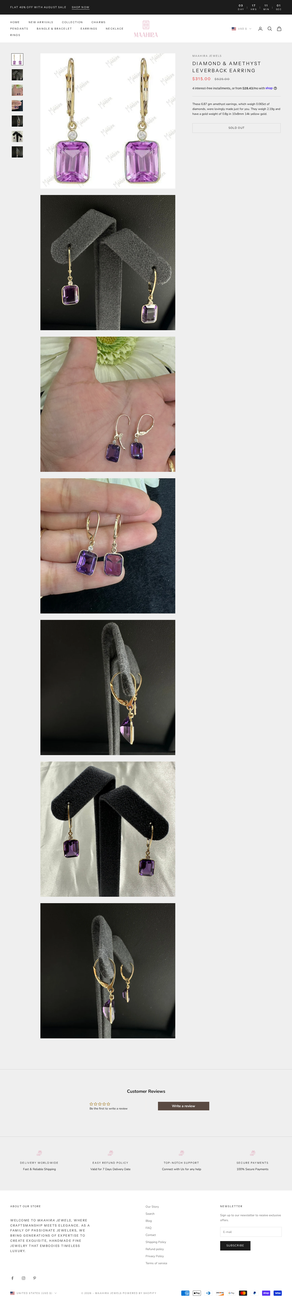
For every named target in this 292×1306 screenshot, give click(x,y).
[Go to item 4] (17, 106)
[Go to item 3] (17, 90)
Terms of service (156, 1263)
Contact (151, 1235)
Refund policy (155, 1249)
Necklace (115, 28)
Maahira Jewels (207, 55)
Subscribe (235, 1246)
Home (15, 22)
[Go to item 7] (17, 152)
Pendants (19, 28)
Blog (149, 1221)
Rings (15, 35)
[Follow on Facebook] (12, 1278)
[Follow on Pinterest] (34, 1278)
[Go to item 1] (17, 59)
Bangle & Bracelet (54, 28)
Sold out (237, 128)
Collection (72, 22)
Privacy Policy (155, 1256)
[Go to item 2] (17, 75)
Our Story (152, 1207)
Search (150, 1214)
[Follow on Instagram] (23, 1278)
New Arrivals (41, 22)
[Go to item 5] (17, 121)
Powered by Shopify (140, 1293)
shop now (81, 7)
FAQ (149, 1228)
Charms (98, 22)
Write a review (183, 1106)
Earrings (89, 28)
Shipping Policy (156, 1242)
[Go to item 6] (17, 136)
